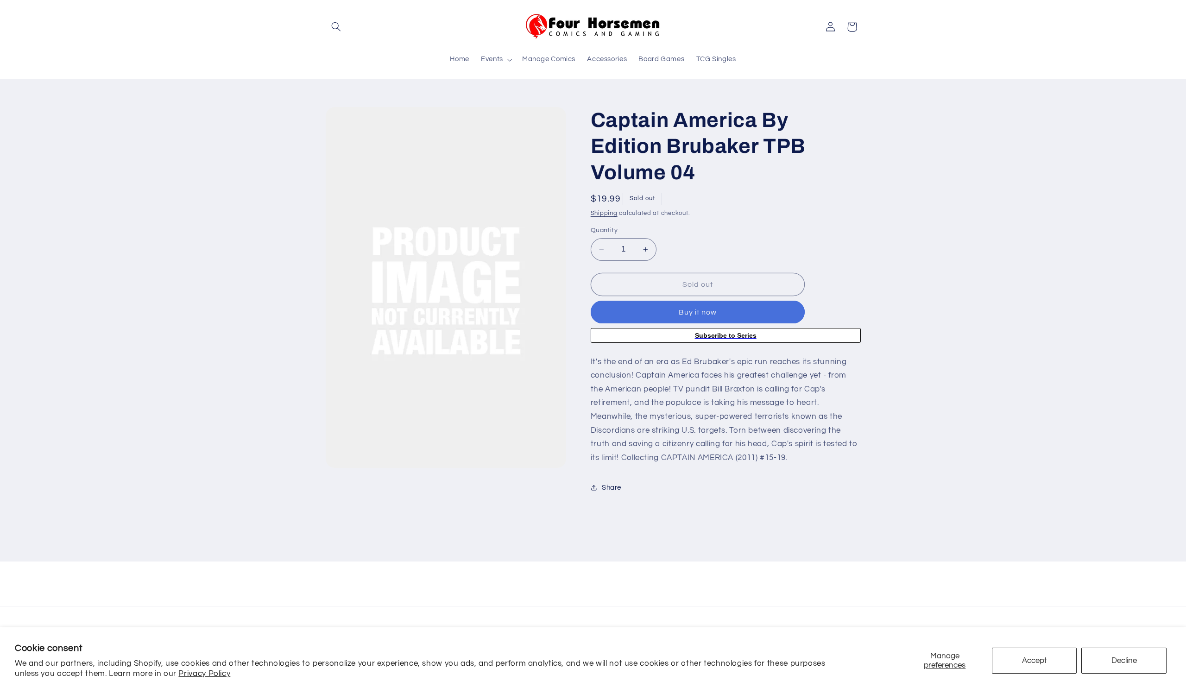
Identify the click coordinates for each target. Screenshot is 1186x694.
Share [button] (611, 487)
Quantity (604, 230)
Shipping (604, 213)
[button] (336, 27)
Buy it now (698, 312)
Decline (1124, 660)
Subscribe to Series (726, 335)
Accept (1034, 660)
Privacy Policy (204, 673)
